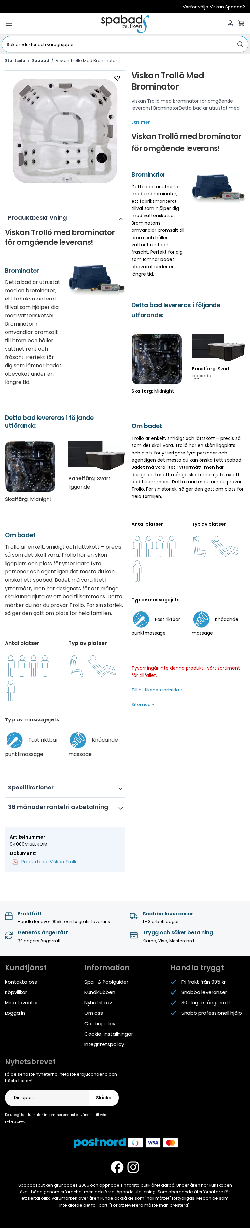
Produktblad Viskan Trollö (49, 861)
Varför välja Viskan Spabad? (214, 7)
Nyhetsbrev (98, 1002)
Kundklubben (99, 992)
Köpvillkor (16, 992)
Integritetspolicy (104, 1044)
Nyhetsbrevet (30, 1062)
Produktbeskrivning (37, 218)
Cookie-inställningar (108, 1033)
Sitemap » (143, 704)
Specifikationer (31, 787)
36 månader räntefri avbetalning (58, 807)
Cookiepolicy (99, 1023)
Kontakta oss (21, 981)
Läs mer (141, 122)
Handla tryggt (197, 968)
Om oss (93, 1013)
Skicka (104, 1098)
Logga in (15, 1013)
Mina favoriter (21, 1002)
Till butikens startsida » (157, 690)
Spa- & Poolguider (106, 981)
